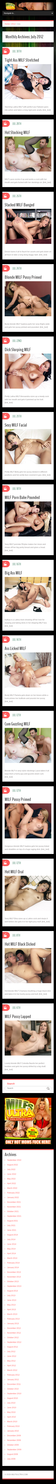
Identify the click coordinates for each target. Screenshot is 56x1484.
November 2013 (14, 1277)
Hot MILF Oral (14, 872)
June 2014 (11, 1244)
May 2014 (11, 1249)
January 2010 (13, 1431)
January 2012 (13, 1379)
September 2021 (14, 1216)
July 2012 (11, 1351)
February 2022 (13, 1193)
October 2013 (13, 1281)
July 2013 (11, 1295)
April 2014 (11, 1253)
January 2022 (13, 1197)
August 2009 (12, 1454)
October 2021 (13, 1211)
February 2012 (13, 1375)
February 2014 (13, 1263)
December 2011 (14, 1384)
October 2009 (13, 1445)
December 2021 (14, 1202)
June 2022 (11, 1174)
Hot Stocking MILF (17, 132)
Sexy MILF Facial (16, 425)
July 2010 (11, 1403)
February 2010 (13, 1426)
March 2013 (12, 1314)
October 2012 (13, 1337)
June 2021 (11, 1230)
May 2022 (11, 1179)
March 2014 (12, 1258)
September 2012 (14, 1342)
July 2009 (11, 1459)
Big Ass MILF (13, 573)
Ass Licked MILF (15, 648)
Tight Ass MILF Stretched (22, 60)
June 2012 (11, 1356)
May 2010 (11, 1412)
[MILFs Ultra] (28, 6)
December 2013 (14, 1272)
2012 (13, 24)
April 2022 (11, 1183)
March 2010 (12, 1422)
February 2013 (13, 1319)
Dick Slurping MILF (18, 349)
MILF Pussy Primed (18, 799)
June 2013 (11, 1300)
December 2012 (14, 1328)
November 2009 (14, 1440)
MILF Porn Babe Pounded (22, 497)
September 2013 (14, 1286)
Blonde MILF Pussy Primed (23, 277)
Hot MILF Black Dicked (20, 944)
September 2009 (14, 1450)
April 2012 (11, 1365)
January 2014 (13, 1267)
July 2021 (11, 1225)
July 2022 (11, 1169)
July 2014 (11, 1239)
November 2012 (14, 1333)
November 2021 (14, 1207)
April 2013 (11, 1309)
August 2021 (12, 1221)
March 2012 (12, 1370)
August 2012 (12, 1347)
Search (11, 1083)
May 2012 (11, 1361)
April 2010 (11, 1417)
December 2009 (14, 1436)
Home (7, 24)
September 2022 (14, 1160)
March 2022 (12, 1188)
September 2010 (14, 1393)
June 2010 (11, 1407)
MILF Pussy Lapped (18, 1016)
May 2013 (11, 1305)
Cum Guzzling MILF (17, 724)
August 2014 (12, 1235)
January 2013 (13, 1323)
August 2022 (12, 1165)
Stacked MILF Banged (19, 205)
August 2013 (12, 1291)
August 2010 (12, 1398)
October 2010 (13, 1389)
